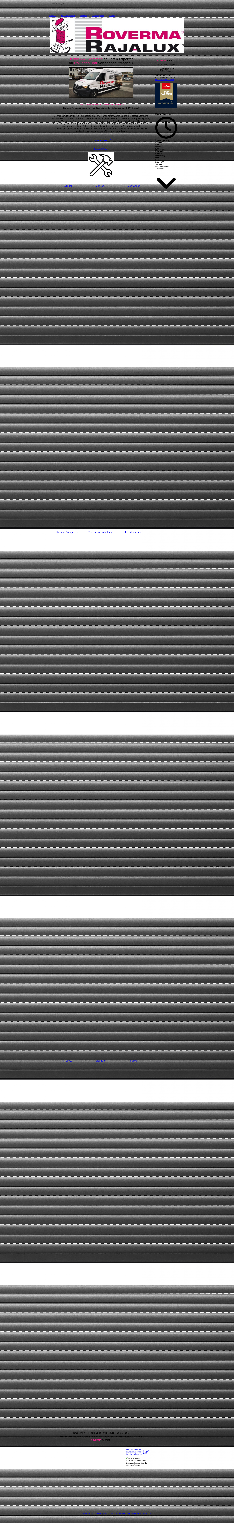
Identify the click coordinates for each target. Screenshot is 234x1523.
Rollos (133, 1060)
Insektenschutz (133, 532)
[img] (117, 35)
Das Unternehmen (68, 16)
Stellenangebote (98, 16)
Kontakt (112, 16)
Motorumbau (101, 149)
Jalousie (100, 1060)
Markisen (100, 186)
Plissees (67, 1060)
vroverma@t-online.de (164, 80)
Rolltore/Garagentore (67, 532)
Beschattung (133, 186)
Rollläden (68, 186)
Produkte (83, 16)
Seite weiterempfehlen (141, 1514)
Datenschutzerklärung (120, 1514)
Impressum (97, 1514)
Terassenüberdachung (100, 532)
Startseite (52, 16)
